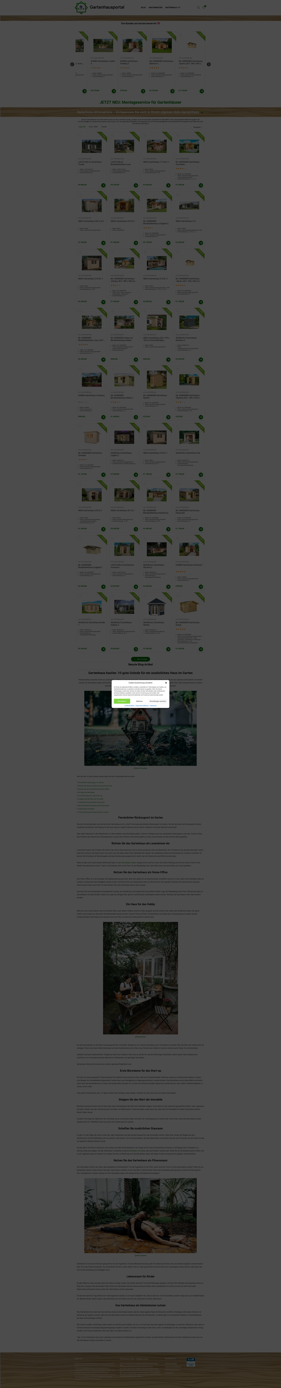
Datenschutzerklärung (142, 705)
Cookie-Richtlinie (129, 705)
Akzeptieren (122, 701)
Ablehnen (139, 701)
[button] (166, 683)
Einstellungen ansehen (158, 701)
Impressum (153, 705)
